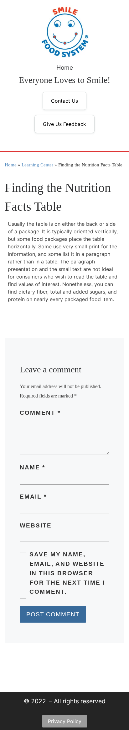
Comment (40, 412)
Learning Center (37, 164)
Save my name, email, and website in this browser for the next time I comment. (67, 573)
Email (33, 496)
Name (32, 467)
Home (64, 67)
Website (36, 525)
